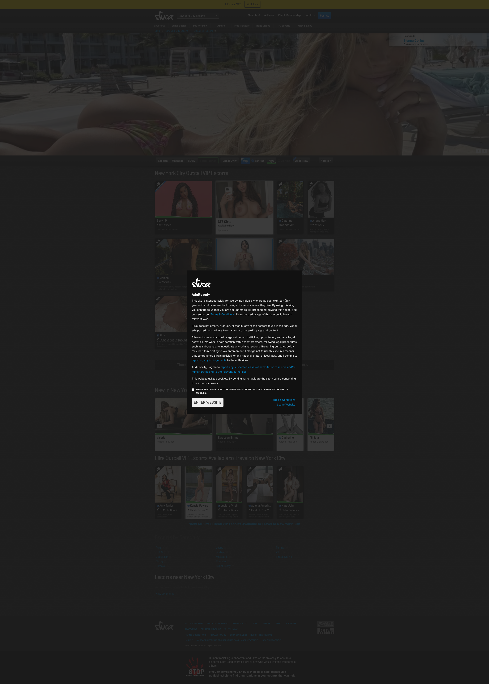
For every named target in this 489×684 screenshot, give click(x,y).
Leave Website (286, 404)
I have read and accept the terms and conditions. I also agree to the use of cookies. (242, 391)
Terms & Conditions (222, 314)
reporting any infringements (209, 360)
